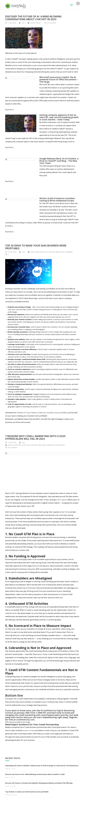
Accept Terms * (34, 422)
